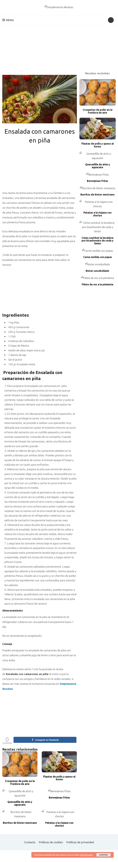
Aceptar (103, 855)
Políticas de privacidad (80, 842)
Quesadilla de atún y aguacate (19, 803)
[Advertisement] (59, 50)
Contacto (29, 842)
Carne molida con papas (97, 257)
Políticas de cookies (51, 842)
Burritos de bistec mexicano (20, 822)
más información (86, 855)
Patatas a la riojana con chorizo (59, 824)
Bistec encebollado (97, 270)
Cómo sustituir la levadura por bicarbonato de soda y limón (97, 240)
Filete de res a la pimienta (97, 284)
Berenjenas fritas (59, 797)
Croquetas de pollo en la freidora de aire (20, 782)
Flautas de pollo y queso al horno (59, 778)
